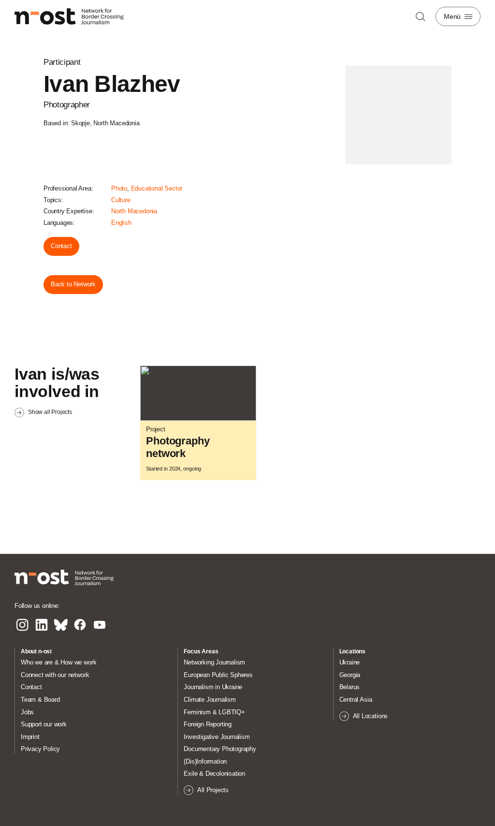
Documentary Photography (220, 748)
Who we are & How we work (58, 662)
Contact (61, 246)
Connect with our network (55, 674)
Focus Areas (201, 651)
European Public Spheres (218, 674)
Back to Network (73, 284)
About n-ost (36, 651)
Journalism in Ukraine (213, 687)
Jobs (27, 712)
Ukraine (349, 662)
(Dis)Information (205, 761)
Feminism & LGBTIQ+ (214, 712)
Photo (119, 188)
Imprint (30, 736)
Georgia (350, 674)
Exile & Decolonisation (214, 773)
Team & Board (40, 699)
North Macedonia (134, 211)
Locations (352, 651)
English (121, 222)
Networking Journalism (214, 662)
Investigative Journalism (216, 736)
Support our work (44, 724)
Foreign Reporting (208, 724)
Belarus (349, 687)
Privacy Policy (40, 748)
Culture (121, 200)
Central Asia (355, 699)
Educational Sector (157, 188)
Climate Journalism (210, 699)
